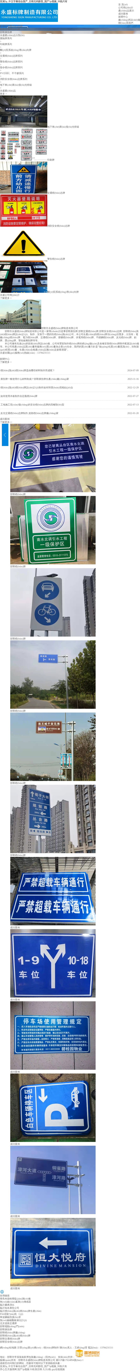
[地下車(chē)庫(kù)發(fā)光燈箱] (23, 127)
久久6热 (47, 1369)
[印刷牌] (23, 160)
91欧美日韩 (36, 1369)
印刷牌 (50, 160)
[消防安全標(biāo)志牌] (23, 226)
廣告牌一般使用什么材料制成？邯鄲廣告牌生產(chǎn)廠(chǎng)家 (35, 379)
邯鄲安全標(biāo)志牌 (11, 26)
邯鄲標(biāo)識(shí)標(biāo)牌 (15, 1335)
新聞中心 (123, 17)
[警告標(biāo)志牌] (23, 259)
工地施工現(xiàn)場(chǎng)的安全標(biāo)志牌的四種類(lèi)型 (32, 404)
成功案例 (123, 13)
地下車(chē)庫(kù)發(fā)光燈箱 (16, 85)
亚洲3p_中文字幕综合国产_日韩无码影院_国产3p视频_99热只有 (33, 1)
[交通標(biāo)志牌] (23, 193)
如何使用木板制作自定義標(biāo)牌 (19, 396)
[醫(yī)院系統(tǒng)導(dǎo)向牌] (23, 292)
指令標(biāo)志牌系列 (11, 67)
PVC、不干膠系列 (12, 73)
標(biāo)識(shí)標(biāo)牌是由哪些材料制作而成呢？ (28, 370)
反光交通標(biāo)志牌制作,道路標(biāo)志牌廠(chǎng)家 (29, 413)
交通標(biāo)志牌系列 (11, 56)
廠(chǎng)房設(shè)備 (129, 20)
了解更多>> (6, 422)
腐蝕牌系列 (6, 38)
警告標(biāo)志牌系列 (11, 61)
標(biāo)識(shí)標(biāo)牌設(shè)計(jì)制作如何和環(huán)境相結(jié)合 (37, 387)
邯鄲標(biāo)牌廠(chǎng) (12, 1332)
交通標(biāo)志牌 (56, 193)
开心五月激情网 (8, 1369)
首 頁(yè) (123, 4)
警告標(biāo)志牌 (56, 259)
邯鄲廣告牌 (6, 32)
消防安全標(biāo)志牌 (58, 226)
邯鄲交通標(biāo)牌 (10, 29)
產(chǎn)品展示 (126, 10)
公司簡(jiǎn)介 (125, 7)
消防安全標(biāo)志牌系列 (13, 79)
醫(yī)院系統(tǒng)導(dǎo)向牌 (15, 50)
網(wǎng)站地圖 (8, 1347)
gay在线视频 (58, 1369)
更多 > (3, 94)
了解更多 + (6, 298)
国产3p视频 (23, 1369)
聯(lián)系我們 (125, 23)
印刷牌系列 (6, 44)
